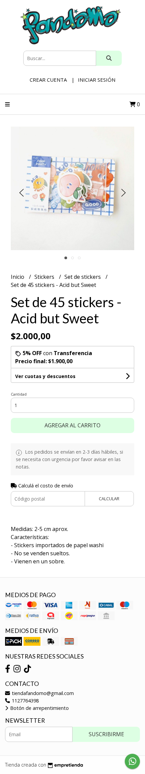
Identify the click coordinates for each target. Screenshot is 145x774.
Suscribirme (106, 734)
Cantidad (19, 394)
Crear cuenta (48, 79)
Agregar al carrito (72, 425)
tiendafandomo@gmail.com (42, 693)
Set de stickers (83, 277)
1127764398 (24, 700)
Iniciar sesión (96, 79)
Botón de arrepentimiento (39, 708)
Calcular (109, 499)
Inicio (18, 277)
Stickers (45, 277)
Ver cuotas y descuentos (45, 376)
